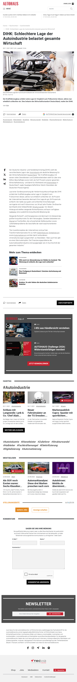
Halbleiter (12, 212)
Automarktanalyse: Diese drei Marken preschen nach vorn (38, 483)
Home (5, 26)
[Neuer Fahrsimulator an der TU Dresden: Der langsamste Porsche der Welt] (38, 397)
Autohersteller (25, 26)
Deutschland (32, 175)
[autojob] (69, 502)
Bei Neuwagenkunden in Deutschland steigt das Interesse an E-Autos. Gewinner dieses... (38, 492)
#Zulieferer (43, 441)
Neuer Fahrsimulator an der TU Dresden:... (37, 413)
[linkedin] (43, 647)
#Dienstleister (28, 441)
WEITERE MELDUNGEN (14, 430)
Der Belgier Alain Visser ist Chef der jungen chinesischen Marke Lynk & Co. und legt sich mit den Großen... (13, 421)
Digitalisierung (54, 233)
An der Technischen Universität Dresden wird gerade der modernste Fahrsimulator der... (37, 421)
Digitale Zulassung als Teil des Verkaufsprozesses (49, 331)
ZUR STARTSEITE (65, 303)
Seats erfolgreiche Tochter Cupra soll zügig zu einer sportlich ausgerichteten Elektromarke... (62, 421)
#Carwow (39, 477)
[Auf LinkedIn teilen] (5, 179)
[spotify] (49, 647)
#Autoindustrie (16, 387)
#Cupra (63, 406)
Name (42, 539)
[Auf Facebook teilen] (4, 170)
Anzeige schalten (40, 510)
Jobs (22, 670)
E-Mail (14, 539)
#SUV (13, 477)
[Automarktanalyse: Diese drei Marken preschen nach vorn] (38, 468)
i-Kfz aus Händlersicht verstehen (51, 328)
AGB (31, 677)
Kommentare (11, 114)
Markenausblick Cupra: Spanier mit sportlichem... (62, 413)
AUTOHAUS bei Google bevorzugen (58, 114)
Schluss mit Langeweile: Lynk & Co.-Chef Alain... (13, 413)
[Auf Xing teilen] (5, 183)
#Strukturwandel (60, 441)
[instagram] (33, 647)
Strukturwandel (38, 207)
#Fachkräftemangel (27, 445)
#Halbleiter (9, 445)
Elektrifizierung (42, 233)
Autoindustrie (35, 172)
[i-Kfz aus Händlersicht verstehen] (18, 330)
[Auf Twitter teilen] (5, 174)
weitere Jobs (22, 510)
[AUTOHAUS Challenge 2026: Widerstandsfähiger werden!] (18, 349)
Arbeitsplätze (51, 183)
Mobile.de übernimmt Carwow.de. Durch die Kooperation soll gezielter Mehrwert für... (62, 492)
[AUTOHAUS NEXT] (15, 318)
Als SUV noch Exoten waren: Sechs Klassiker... (12, 483)
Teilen (24, 114)
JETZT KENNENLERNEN (38, 363)
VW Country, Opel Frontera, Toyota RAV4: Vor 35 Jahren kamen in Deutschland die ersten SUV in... (13, 492)
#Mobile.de (64, 477)
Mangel (12, 221)
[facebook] (28, 647)
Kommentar (16, 547)
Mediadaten (33, 670)
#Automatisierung (31, 449)
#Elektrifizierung (49, 445)
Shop (13, 670)
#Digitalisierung (11, 449)
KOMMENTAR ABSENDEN (38, 582)
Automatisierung (20, 235)
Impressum (24, 677)
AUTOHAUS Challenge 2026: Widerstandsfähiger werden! (49, 348)
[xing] (38, 647)
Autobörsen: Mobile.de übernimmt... (59, 483)
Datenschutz (38, 677)
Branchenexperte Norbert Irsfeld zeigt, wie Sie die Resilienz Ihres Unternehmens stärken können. (52, 354)
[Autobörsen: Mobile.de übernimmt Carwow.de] (63, 468)
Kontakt (46, 670)
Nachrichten (13, 26)
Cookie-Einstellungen (50, 677)
